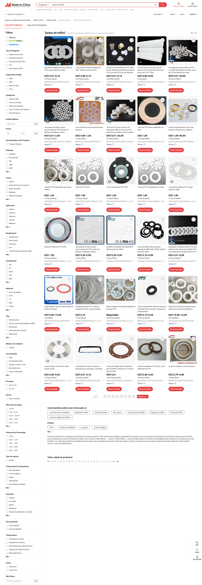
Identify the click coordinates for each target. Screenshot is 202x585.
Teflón (131, 10)
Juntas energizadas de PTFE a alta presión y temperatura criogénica (181, 128)
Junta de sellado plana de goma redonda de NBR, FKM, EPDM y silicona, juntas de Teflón (151, 249)
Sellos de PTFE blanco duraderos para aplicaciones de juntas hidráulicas (182, 307)
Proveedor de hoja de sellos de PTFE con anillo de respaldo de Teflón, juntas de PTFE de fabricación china (182, 70)
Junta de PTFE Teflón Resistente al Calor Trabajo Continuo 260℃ (87, 68)
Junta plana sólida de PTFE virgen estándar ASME (180, 188)
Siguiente (141, 396)
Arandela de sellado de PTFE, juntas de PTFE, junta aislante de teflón (58, 68)
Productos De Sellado (71, 10)
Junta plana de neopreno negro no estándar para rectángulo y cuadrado (88, 367)
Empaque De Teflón (157, 412)
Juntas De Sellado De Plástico (60, 417)
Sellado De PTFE (122, 10)
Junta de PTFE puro (82, 187)
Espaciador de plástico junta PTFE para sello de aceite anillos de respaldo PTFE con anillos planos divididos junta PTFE (182, 249)
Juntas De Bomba (100, 412)
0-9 (48, 461)
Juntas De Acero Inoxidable (59, 412)
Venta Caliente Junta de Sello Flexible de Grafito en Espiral (58, 307)
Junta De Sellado (92, 10)
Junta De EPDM (110, 10)
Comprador (157, 14)
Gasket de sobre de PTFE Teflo (55, 247)
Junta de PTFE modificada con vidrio (150, 187)
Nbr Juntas (117, 412)
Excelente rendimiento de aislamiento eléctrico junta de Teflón (119, 248)
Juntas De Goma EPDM (136, 412)
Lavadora (82, 10)
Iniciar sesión (192, 6)
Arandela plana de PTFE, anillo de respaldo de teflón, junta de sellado (87, 307)
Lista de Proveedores (37, 25)
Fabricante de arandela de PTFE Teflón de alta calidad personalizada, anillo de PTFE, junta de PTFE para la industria (120, 70)
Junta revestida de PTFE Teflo (117, 187)
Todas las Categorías (15, 14)
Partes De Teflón (176, 412)
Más (49, 432)
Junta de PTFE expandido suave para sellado (57, 188)
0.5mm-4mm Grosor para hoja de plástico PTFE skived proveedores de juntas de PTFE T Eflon (150, 70)
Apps (182, 14)
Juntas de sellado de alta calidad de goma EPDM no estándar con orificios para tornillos (120, 368)
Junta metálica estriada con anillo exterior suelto (56, 367)
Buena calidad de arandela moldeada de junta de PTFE (120, 307)
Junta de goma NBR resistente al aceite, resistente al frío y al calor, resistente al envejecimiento (151, 309)
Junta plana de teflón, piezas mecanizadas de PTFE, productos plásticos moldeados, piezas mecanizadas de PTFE (56, 129)
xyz (117, 461)
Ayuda (172, 14)
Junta (102, 10)
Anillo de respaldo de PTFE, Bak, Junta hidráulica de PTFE (151, 367)
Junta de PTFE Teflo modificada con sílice (150, 128)
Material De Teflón (81, 412)
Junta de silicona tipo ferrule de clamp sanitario (89, 128)
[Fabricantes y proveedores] (17, 4)
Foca (55, 10)
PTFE (60, 10)
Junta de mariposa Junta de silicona (181, 366)
